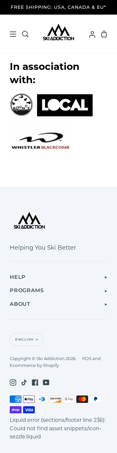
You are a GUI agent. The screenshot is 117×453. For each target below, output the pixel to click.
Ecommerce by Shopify (34, 366)
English (24, 339)
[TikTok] (24, 382)
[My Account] (90, 34)
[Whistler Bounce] (21, 115)
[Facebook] (35, 382)
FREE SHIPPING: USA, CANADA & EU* (58, 7)
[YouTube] (46, 382)
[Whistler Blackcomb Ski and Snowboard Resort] (40, 156)
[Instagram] (13, 382)
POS (86, 359)
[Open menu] (8, 34)
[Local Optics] (65, 115)
